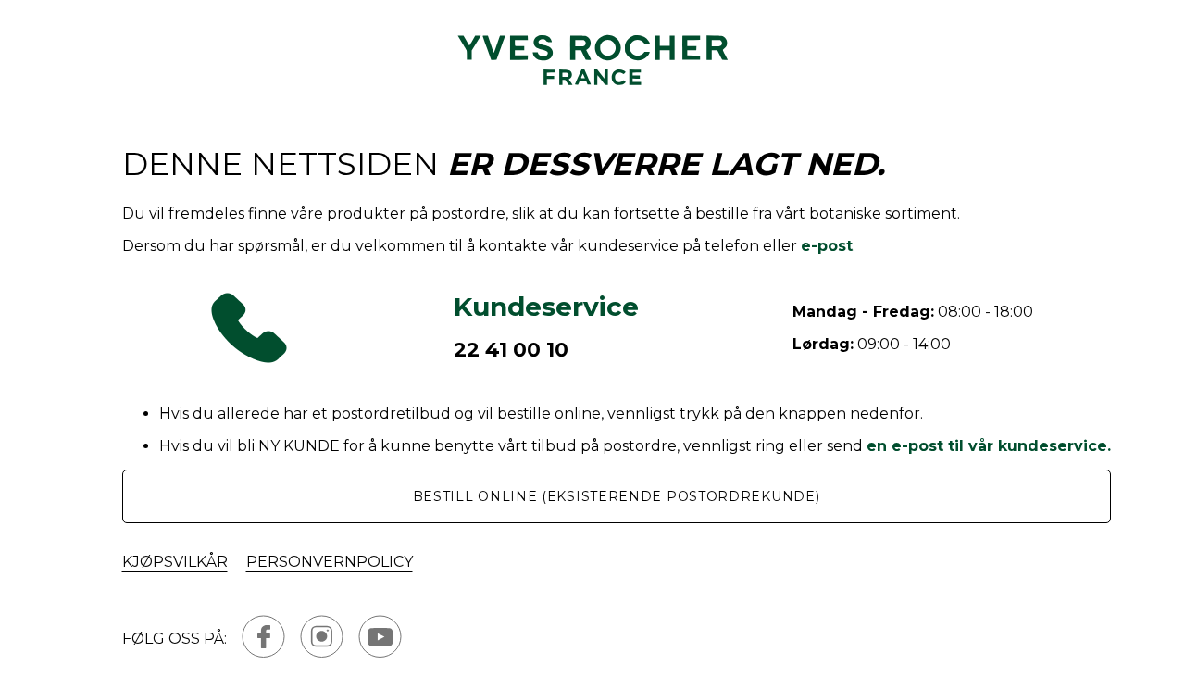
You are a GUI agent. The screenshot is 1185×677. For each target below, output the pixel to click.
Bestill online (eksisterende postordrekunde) (616, 496)
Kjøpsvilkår (175, 561)
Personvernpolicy (329, 561)
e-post (827, 246)
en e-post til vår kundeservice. (989, 446)
